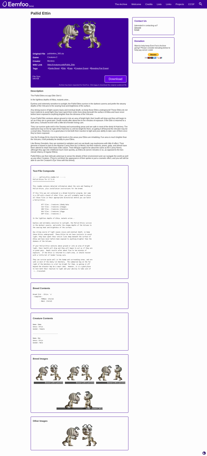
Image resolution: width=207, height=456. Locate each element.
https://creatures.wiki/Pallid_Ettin (61, 65)
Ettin (64, 68)
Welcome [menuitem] (136, 4)
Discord (137, 28)
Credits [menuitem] (149, 4)
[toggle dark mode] (204, 453)
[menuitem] (200, 4)
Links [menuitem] (168, 4)
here (96, 85)
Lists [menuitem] (159, 4)
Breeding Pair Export (100, 68)
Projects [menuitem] (180, 4)
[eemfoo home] (19, 4)
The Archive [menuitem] (121, 4)
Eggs (70, 68)
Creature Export (81, 68)
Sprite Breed (54, 68)
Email (136, 30)
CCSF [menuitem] (191, 4)
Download (115, 79)
